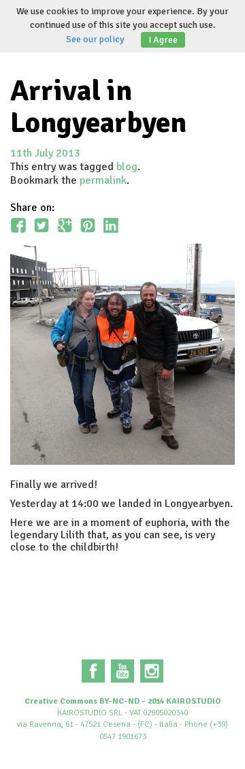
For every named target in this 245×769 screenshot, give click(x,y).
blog (126, 167)
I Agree (163, 40)
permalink (103, 180)
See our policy (95, 39)
